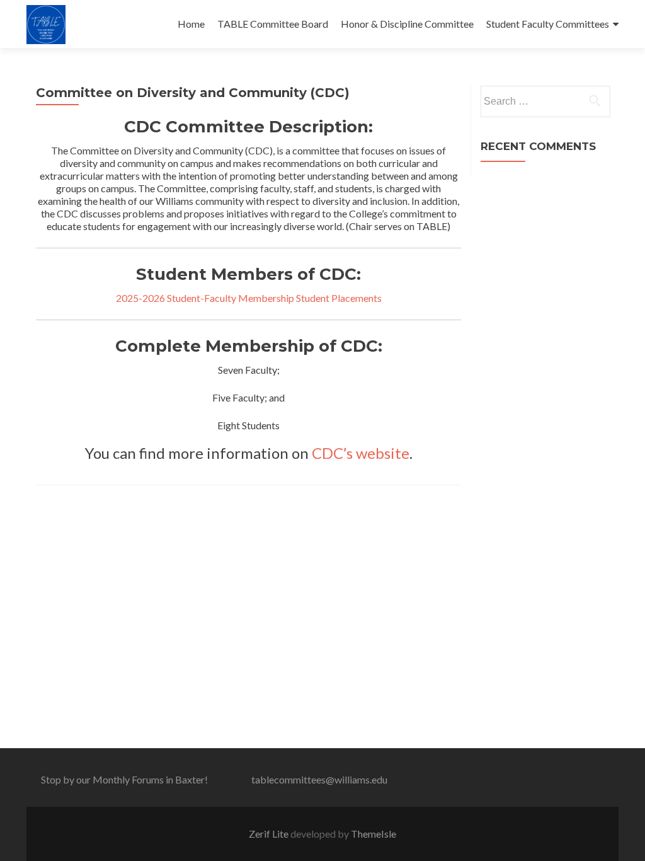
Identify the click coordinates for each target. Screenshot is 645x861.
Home (191, 24)
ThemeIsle (373, 834)
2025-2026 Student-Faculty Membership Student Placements (249, 298)
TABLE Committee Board (272, 24)
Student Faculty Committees (547, 24)
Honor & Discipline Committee (407, 24)
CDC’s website (360, 453)
